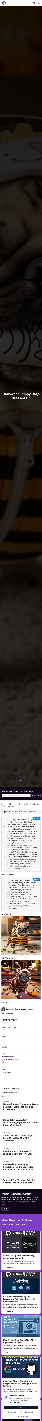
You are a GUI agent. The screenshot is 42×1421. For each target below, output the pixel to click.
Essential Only (29, 1412)
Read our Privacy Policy (21, 1416)
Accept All (21, 1407)
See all (3, 1096)
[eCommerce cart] (34, 3)
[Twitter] (9, 1027)
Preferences (12, 1412)
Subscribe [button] (35, 795)
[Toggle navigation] (39, 3)
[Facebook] (3, 1027)
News (6, 1352)
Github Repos (9, 1268)
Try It (5, 1209)
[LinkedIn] (14, 1027)
